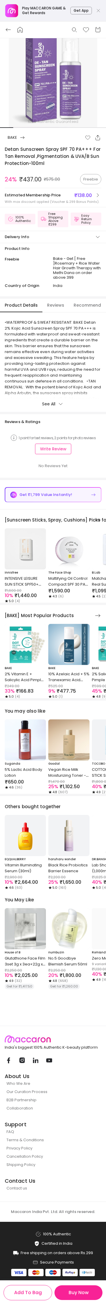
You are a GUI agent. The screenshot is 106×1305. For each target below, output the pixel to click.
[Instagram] (21, 1060)
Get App (81, 10)
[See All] (97, 520)
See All (48, 404)
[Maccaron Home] (53, 1039)
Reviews (55, 305)
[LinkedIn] (35, 1060)
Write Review (53, 449)
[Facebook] (8, 1060)
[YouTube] (48, 1060)
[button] (88, 138)
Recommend (87, 305)
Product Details (21, 305)
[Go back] (8, 29)
